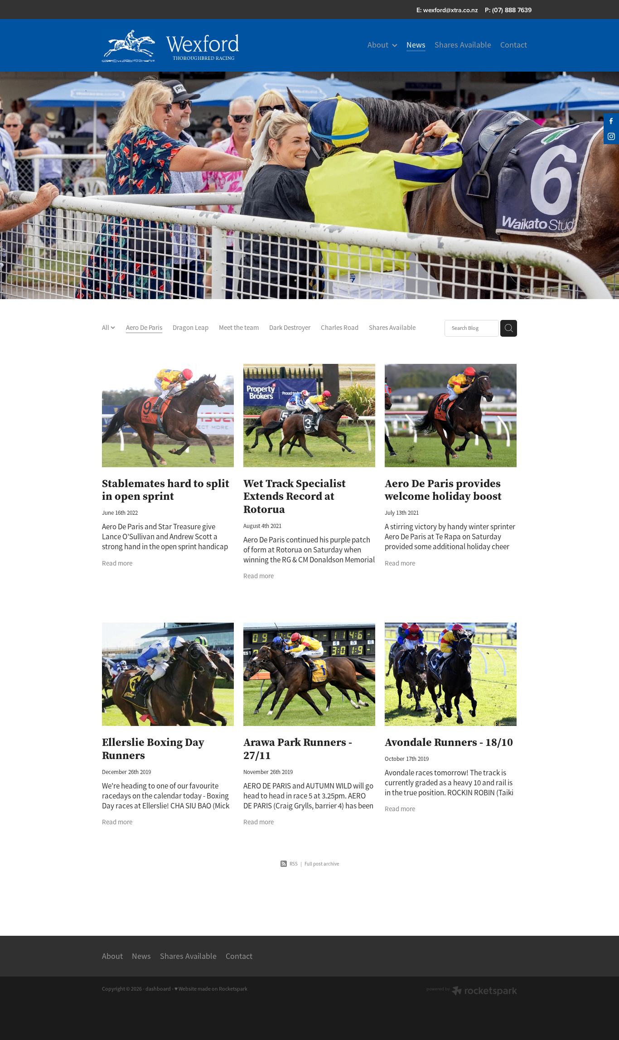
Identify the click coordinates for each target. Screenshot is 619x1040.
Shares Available (392, 327)
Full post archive (322, 864)
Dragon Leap (190, 327)
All (106, 327)
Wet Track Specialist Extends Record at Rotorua (294, 496)
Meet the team (239, 327)
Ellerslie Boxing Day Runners (153, 749)
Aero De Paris (144, 327)
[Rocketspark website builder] (471, 992)
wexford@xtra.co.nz (450, 10)
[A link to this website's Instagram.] (611, 136)
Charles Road (339, 327)
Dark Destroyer (289, 327)
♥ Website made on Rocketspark (210, 988)
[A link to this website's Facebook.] (611, 121)
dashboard (158, 988)
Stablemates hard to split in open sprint (165, 490)
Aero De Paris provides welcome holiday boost (443, 490)
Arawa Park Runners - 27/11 (297, 749)
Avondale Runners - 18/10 (449, 742)
